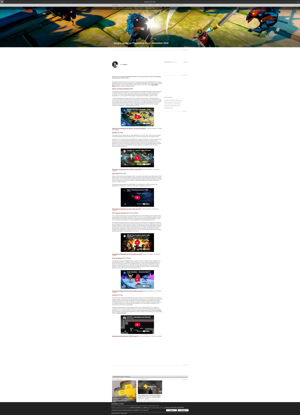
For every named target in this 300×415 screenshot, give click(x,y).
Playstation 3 (177, 102)
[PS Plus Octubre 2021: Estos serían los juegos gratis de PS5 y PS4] (124, 391)
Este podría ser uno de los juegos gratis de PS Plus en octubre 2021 (149, 396)
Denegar (183, 410)
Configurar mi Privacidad (119, 413)
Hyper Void (115, 173)
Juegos (115, 5)
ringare (147, 398)
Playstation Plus (168, 107)
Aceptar (171, 410)
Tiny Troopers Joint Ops (119, 213)
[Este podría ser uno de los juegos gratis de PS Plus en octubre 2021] (150, 387)
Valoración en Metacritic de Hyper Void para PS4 (126, 209)
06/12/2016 (168, 62)
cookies (145, 407)
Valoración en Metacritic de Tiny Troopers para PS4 (127, 254)
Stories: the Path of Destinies (120, 88)
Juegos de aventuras (143, 5)
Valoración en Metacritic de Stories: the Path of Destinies (129, 128)
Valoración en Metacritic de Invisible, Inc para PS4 (126, 169)
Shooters (153, 5)
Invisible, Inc (115, 132)
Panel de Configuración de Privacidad (174, 407)
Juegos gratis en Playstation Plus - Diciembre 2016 (141, 43)
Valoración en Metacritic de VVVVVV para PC (125, 336)
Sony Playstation (169, 102)
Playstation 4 (168, 105)
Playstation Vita (176, 105)
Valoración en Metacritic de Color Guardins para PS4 (127, 291)
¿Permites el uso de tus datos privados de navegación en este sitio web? (129, 410)
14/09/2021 (141, 398)
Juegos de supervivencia (176, 5)
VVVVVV (114, 295)
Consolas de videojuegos (127, 5)
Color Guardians (117, 258)
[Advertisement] (150, 54)
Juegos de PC (163, 5)
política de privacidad (135, 407)
